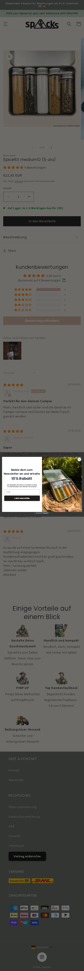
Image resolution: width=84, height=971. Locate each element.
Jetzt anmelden (22, 498)
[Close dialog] (79, 459)
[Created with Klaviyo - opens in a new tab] (42, 513)
